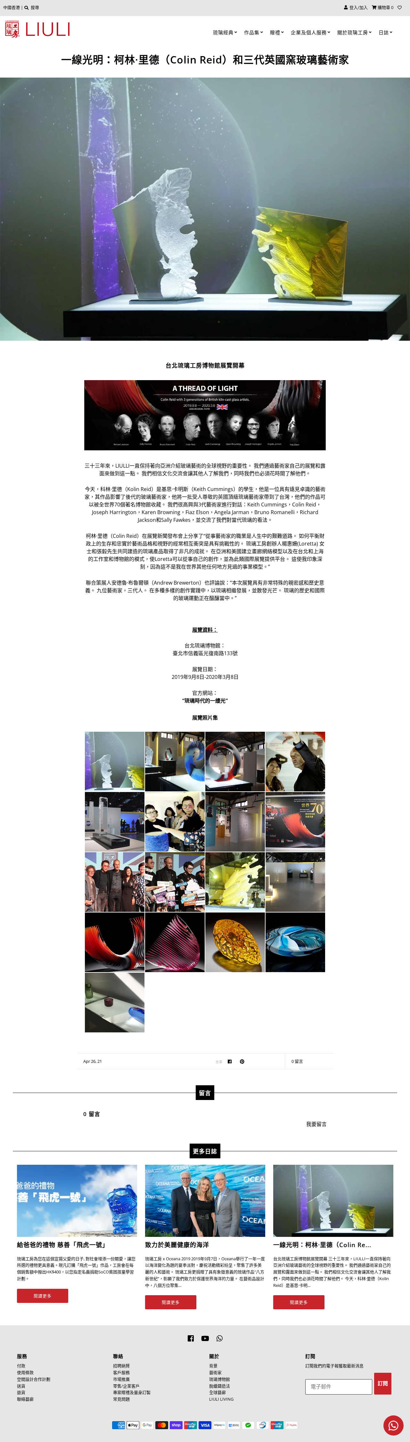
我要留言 (316, 1124)
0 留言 (297, 1061)
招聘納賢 (121, 1366)
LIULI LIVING (221, 1399)
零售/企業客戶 (126, 1386)
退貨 (21, 1392)
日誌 (384, 32)
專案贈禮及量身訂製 (132, 1392)
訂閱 (383, 1383)
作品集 (251, 32)
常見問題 (121, 1399)
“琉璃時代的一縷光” (205, 700)
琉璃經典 (223, 32)
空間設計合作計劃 (33, 1379)
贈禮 (275, 32)
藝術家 (215, 1372)
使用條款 (25, 1372)
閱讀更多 (43, 1296)
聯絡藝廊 (25, 1399)
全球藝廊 (217, 1392)
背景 (213, 1366)
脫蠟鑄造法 (219, 1386)
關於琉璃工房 (352, 32)
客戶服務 (121, 1372)
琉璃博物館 (219, 1379)
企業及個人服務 (309, 32)
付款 (21, 1366)
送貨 (21, 1386)
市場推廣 (121, 1379)
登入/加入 (358, 7)
